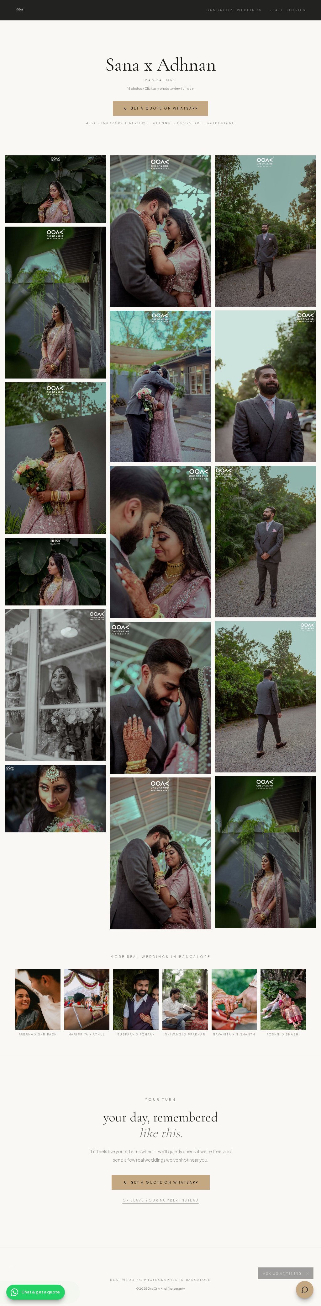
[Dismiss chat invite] (307, 1271)
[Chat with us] (304, 1289)
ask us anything (282, 1271)
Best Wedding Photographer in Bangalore (160, 1280)
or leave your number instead (161, 1200)
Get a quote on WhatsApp (164, 108)
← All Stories (288, 10)
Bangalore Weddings (234, 10)
